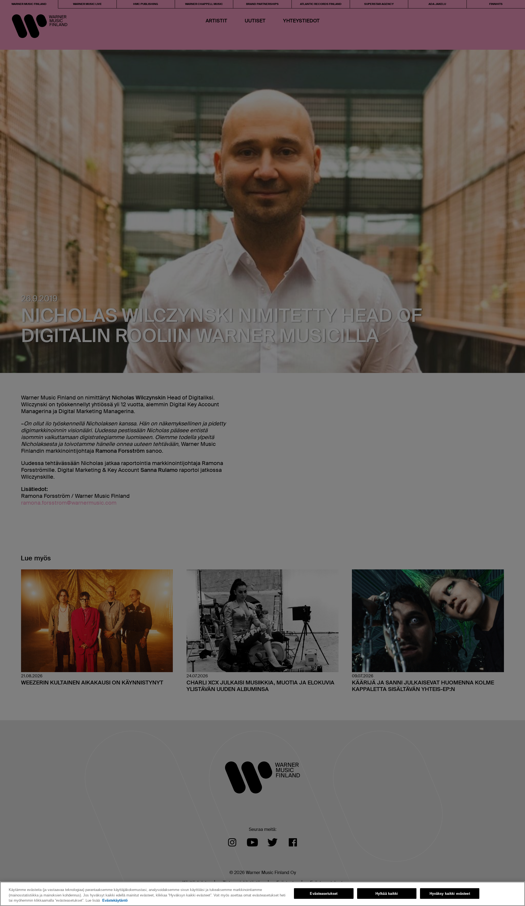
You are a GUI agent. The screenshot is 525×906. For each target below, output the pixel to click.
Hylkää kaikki (386, 893)
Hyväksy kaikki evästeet (450, 893)
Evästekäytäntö (115, 900)
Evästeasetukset (323, 893)
